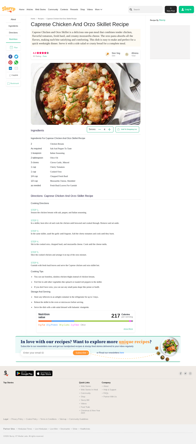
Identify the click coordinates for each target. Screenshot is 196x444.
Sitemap (62, 419)
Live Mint (53, 429)
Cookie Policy (31, 419)
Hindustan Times (25, 429)
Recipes (41, 19)
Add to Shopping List (129, 129)
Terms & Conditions (48, 419)
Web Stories (40, 9)
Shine (75, 429)
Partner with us (110, 396)
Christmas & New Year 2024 (90, 411)
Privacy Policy (17, 419)
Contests (64, 9)
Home (21, 9)
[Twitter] (185, 373)
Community (53, 9)
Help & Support (109, 389)
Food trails (85, 407)
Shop (82, 9)
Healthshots (85, 429)
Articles (30, 9)
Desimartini (65, 429)
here (121, 353)
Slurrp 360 (85, 400)
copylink (15, 75)
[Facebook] (181, 373)
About (105, 386)
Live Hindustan (41, 429)
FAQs (105, 393)
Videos (90, 9)
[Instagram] (190, 373)
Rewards (74, 9)
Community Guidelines (78, 419)
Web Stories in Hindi (89, 389)
